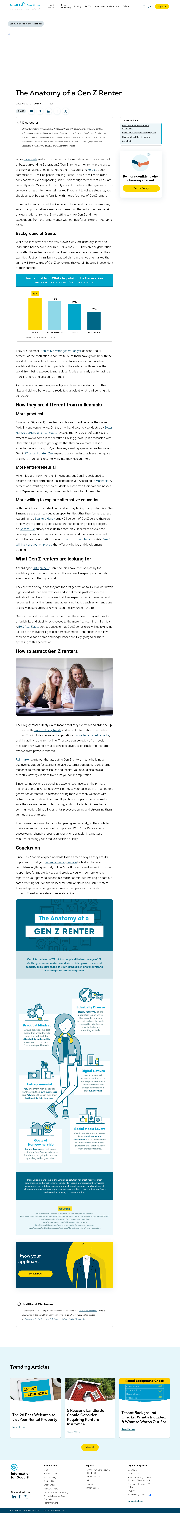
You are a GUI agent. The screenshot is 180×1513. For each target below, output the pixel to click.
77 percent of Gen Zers (39, 453)
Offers (126, 6)
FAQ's (88, 6)
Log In (149, 6)
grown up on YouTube (76, 539)
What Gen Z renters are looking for (139, 132)
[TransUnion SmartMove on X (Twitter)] (26, 1496)
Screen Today (141, 188)
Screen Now (35, 1273)
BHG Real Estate (28, 626)
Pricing (77, 6)
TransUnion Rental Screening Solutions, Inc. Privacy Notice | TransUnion (55, 1319)
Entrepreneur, (41, 568)
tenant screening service (61, 862)
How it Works (51, 6)
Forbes (92, 169)
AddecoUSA (27, 529)
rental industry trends (47, 730)
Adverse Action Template (107, 6)
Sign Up (162, 6)
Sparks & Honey (45, 518)
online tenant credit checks (92, 735)
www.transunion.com (88, 1311)
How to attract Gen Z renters (136, 137)
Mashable (102, 480)
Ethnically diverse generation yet (60, 351)
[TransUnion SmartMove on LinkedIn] (14, 1496)
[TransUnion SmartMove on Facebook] (20, 1496)
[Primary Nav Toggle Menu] (45, 4)
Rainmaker (23, 759)
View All (90, 1447)
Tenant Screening (66, 6)
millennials (30, 159)
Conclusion (127, 141)
